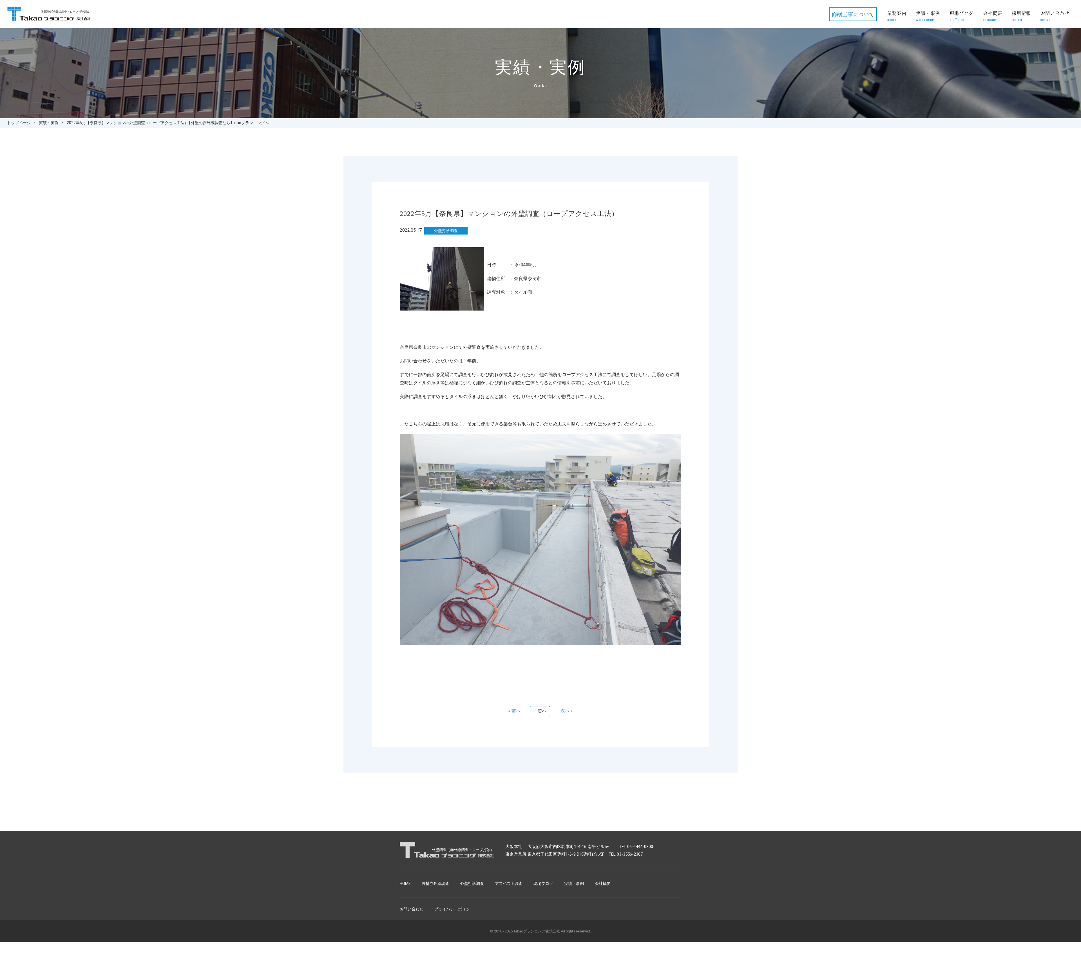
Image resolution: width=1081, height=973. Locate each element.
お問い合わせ (1054, 15)
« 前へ (514, 710)
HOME (405, 883)
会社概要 (992, 15)
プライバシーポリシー (454, 909)
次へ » (566, 710)
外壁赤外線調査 (435, 883)
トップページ (19, 122)
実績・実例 (49, 122)
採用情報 (1021, 15)
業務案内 (896, 15)
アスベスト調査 (508, 883)
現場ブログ (961, 15)
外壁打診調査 (472, 883)
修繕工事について (853, 14)
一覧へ (540, 711)
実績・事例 (928, 15)
